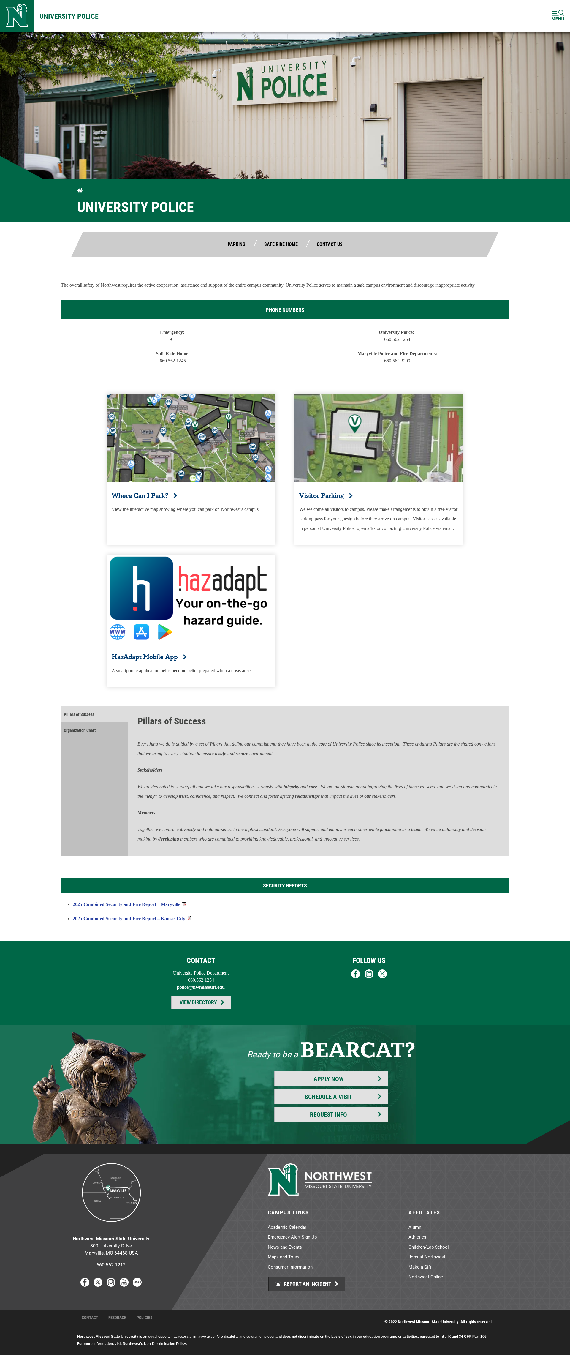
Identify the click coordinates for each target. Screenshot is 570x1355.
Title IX (445, 1337)
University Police (69, 16)
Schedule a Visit (328, 1096)
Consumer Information (290, 1267)
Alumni (415, 1227)
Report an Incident (307, 1283)
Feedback (117, 1317)
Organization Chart (80, 730)
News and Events (285, 1247)
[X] (98, 1285)
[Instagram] (111, 1285)
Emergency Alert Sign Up (292, 1237)
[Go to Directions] (111, 1226)
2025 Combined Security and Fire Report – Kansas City (129, 918)
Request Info (328, 1114)
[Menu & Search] (558, 16)
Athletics (417, 1237)
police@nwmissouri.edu (201, 987)
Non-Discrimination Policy (165, 1344)
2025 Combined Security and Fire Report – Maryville (126, 904)
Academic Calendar (287, 1227)
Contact (90, 1317)
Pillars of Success (79, 714)
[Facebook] (84, 1285)
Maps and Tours (284, 1257)
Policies (145, 1317)
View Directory (198, 1002)
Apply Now (329, 1079)
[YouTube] (124, 1285)
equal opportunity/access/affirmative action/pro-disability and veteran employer (211, 1337)
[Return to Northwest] (17, 16)
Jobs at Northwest (426, 1257)
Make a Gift (419, 1267)
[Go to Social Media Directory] (137, 1285)
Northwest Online (425, 1277)
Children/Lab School (428, 1247)
